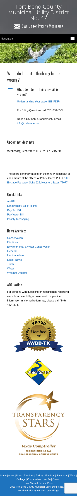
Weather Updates (17, 272)
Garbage (20, 479)
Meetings (49, 475)
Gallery (39, 475)
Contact (56, 479)
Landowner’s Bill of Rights (22, 205)
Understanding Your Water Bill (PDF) (38, 101)
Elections (12, 242)
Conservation (15, 237)
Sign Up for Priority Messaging (42, 26)
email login (53, 490)
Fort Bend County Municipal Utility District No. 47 (38, 12)
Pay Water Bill (15, 214)
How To (46, 479)
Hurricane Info (15, 255)
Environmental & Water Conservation (28, 246)
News (19, 475)
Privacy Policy (46, 483)
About (11, 475)
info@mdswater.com (29, 123)
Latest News (14, 259)
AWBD (11, 201)
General (11, 250)
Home (3, 475)
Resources (62, 475)
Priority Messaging (18, 218)
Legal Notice (30, 483)
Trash (10, 264)
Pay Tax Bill (14, 210)
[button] (38, 92)
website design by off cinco (32, 490)
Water (10, 268)
